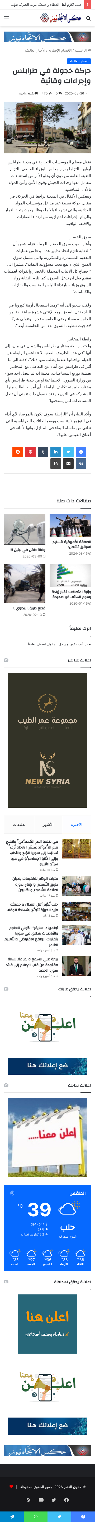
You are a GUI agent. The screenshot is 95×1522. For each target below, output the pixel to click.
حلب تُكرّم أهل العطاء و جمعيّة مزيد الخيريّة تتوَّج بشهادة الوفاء (32, 907)
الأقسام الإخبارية (60, 50)
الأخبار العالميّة (35, 50)
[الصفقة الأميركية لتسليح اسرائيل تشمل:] (70, 525)
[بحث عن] (88, 20)
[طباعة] (55, 463)
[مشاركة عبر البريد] (68, 463)
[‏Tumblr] (43, 452)
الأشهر (48, 824)
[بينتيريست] (30, 452)
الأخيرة (76, 824)
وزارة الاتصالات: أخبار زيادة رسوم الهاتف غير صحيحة (71, 594)
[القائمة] (6, 20)
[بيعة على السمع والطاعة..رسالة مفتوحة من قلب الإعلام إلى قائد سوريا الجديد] (76, 966)
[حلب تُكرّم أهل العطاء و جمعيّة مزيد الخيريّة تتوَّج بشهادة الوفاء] (76, 911)
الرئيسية (81, 50)
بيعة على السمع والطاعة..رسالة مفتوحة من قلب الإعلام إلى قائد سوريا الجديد (32, 965)
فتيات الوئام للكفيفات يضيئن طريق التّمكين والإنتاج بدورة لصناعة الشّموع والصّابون (35, 884)
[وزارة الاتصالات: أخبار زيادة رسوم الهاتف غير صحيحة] (70, 575)
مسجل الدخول (57, 644)
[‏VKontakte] (81, 463)
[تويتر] (68, 452)
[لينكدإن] (55, 452)
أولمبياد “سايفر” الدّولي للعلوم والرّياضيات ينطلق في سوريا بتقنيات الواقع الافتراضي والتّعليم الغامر (31, 936)
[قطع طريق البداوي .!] (24, 583)
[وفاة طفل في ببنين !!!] (24, 529)
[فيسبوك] (81, 452)
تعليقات (19, 824)
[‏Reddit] (17, 452)
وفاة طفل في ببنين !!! (28, 549)
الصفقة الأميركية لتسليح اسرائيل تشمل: (72, 544)
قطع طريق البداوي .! (29, 608)
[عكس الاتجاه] (61, 18)
